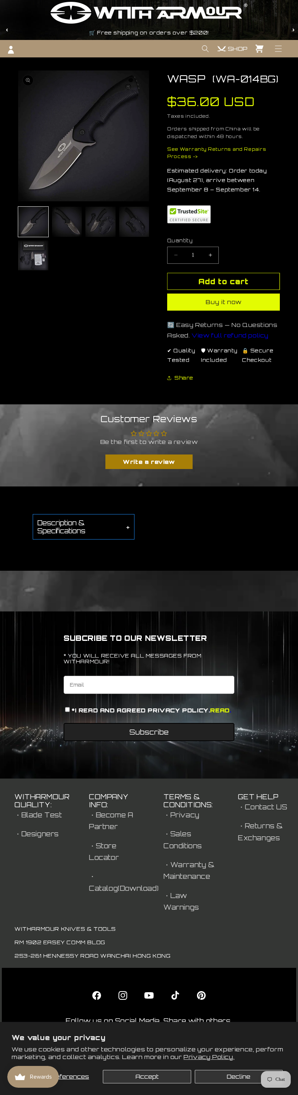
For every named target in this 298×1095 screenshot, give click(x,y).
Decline (238, 1076)
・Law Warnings (181, 901)
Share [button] (183, 378)
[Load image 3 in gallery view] (100, 222)
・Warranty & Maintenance (189, 870)
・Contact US (262, 807)
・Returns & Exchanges (260, 831)
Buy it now (224, 302)
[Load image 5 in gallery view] (33, 256)
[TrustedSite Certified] (189, 214)
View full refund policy (230, 335)
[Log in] (11, 50)
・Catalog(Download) (123, 882)
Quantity (180, 240)
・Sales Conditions (183, 839)
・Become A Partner (111, 821)
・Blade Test (38, 815)
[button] (278, 49)
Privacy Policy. (209, 1056)
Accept (147, 1076)
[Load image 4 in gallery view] (134, 222)
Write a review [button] (149, 461)
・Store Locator (104, 851)
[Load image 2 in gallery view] (67, 222)
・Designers (37, 834)
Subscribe (149, 732)
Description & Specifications (83, 527)
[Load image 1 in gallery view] (33, 222)
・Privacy (182, 815)
